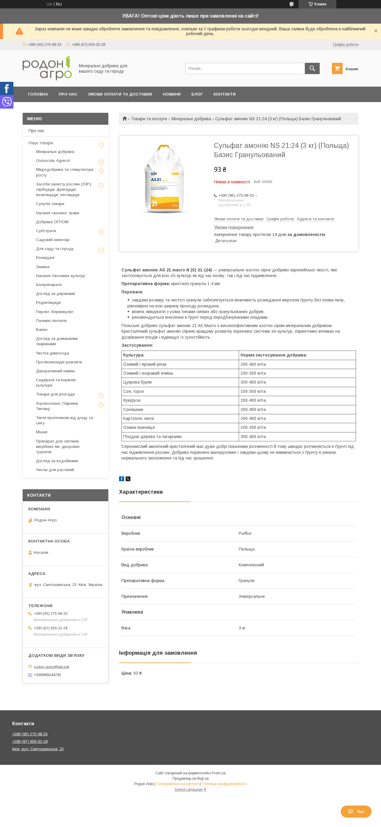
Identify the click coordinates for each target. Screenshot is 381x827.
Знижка (42, 267)
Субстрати (46, 231)
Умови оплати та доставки (120, 94)
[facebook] (121, 479)
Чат (360, 811)
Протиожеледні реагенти (59, 362)
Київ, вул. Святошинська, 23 (38, 749)
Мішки (41, 432)
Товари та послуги (149, 118)
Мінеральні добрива (191, 118)
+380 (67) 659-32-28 (30, 741)
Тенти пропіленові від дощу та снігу (64, 420)
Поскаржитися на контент (177, 784)
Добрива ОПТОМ (52, 222)
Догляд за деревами (55, 293)
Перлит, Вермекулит (55, 311)
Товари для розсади (55, 394)
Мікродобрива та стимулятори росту (64, 172)
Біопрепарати (49, 284)
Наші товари (41, 142)
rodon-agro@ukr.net (51, 666)
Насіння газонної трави (57, 213)
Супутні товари (50, 203)
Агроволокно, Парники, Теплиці (57, 406)
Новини (172, 94)
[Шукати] (312, 68)
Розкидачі (45, 257)
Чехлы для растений (55, 470)
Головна (38, 94)
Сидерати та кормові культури (56, 382)
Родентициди (48, 302)
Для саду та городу (55, 248)
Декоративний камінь (55, 371)
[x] (128, 479)
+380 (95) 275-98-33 (30, 734)
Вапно (42, 329)
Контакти (224, 94)
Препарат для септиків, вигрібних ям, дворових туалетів (58, 446)
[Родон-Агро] (47, 78)
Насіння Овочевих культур (60, 275)
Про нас (68, 94)
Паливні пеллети (51, 320)
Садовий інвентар (53, 239)
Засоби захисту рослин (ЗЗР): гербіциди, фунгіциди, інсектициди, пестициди (64, 189)
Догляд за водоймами (57, 461)
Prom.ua (219, 773)
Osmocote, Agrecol (53, 160)
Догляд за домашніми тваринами (57, 341)
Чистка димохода (52, 353)
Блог (197, 94)
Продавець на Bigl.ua (190, 778)
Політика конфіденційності (224, 784)
